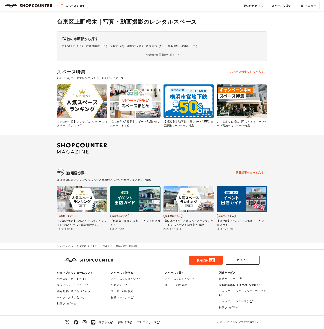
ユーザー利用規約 (122, 291)
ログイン (242, 260)
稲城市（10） (136, 46)
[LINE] (93, 322)
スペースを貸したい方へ (180, 279)
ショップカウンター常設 (234, 301)
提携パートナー (120, 297)
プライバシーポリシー (71, 285)
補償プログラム (66, 303)
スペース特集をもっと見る (247, 71)
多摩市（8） (118, 46)
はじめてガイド (120, 285)
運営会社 (104, 322)
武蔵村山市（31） (97, 46)
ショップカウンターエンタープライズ (242, 291)
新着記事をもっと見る (250, 172)
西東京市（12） (156, 46)
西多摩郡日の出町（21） (183, 46)
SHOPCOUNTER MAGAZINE (238, 285)
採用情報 (123, 322)
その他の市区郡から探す (160, 54)
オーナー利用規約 (176, 285)
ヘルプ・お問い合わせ (71, 297)
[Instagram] (84, 322)
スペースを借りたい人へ (126, 279)
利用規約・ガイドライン (72, 279)
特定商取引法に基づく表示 (73, 291)
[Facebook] (76, 322)
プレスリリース (147, 322)
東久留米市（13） (73, 46)
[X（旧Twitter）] (67, 322)
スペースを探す (75, 5)
